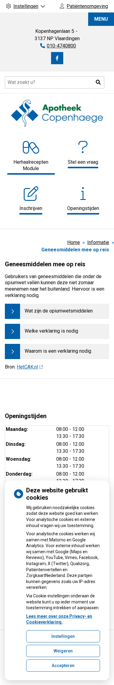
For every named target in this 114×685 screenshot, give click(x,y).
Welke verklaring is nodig (51, 331)
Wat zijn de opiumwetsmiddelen (59, 311)
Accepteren (63, 665)
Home (73, 242)
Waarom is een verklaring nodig (58, 351)
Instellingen (63, 636)
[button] (98, 82)
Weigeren (63, 650)
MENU (101, 19)
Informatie (98, 242)
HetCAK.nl (27, 367)
